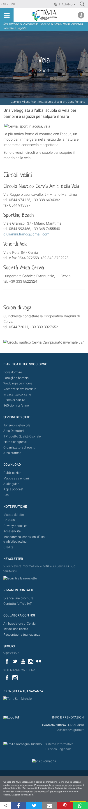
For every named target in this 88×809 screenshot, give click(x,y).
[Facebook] (18, 805)
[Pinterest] (64, 805)
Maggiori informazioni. (23, 794)
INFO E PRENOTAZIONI (68, 717)
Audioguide (11, 484)
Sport (44, 70)
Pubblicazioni (12, 473)
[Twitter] (34, 805)
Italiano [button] (65, 4)
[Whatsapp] (80, 805)
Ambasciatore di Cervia (19, 623)
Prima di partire (14, 400)
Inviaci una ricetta (15, 629)
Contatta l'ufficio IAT (17, 604)
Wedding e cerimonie (17, 383)
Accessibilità (12, 531)
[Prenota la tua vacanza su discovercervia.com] (17, 699)
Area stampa (12, 453)
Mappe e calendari (16, 478)
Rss (6, 495)
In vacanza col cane (17, 394)
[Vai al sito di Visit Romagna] (44, 761)
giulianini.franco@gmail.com (26, 234)
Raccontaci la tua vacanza (21, 635)
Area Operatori (13, 431)
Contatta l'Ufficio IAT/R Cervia (63, 725)
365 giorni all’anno (16, 405)
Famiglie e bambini (16, 378)
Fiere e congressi (15, 442)
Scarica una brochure (18, 598)
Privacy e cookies (15, 526)
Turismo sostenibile (16, 425)
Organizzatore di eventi (19, 447)
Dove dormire (12, 372)
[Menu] (7, 15)
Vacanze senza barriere (19, 389)
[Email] (49, 805)
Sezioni (9, 4)
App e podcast (13, 489)
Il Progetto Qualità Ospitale (22, 436)
